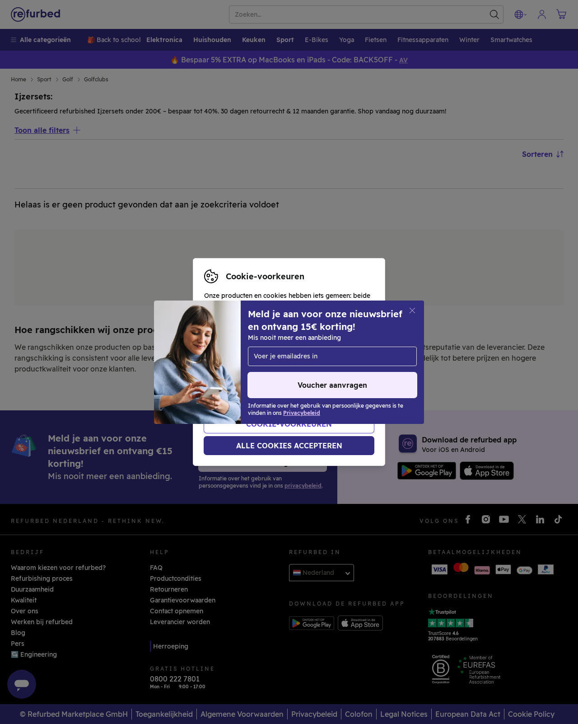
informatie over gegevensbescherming (264, 371)
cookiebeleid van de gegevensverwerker (267, 381)
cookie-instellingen (234, 362)
